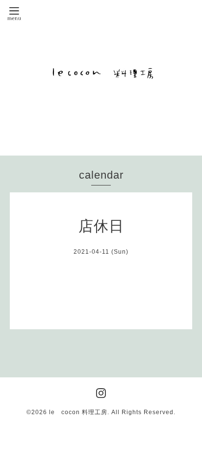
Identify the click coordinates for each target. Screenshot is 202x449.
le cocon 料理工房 (78, 412)
